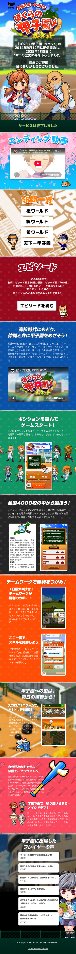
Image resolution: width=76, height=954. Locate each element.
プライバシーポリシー (38, 948)
